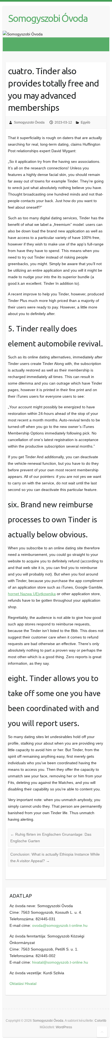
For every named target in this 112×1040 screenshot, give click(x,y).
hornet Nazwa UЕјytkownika (32, 594)
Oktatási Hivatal (23, 983)
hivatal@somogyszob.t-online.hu (60, 962)
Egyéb (85, 122)
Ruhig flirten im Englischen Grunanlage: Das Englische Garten (50, 837)
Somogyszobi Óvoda (48, 18)
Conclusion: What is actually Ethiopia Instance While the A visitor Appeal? (55, 857)
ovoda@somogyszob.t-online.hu (60, 925)
